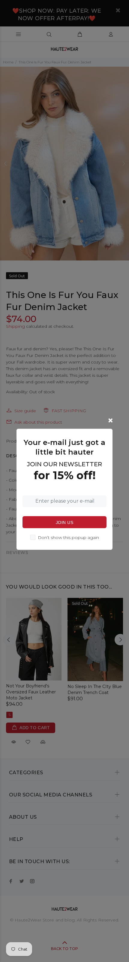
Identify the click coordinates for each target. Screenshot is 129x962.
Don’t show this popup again (68, 537)
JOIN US (64, 522)
